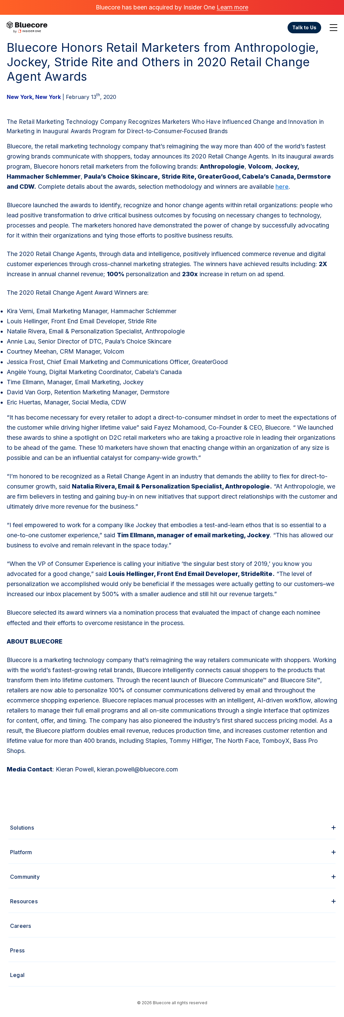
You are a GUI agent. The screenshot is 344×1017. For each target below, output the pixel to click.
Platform (21, 852)
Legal (17, 975)
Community (25, 876)
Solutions (22, 827)
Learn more (232, 7)
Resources (24, 901)
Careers (20, 925)
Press (17, 950)
